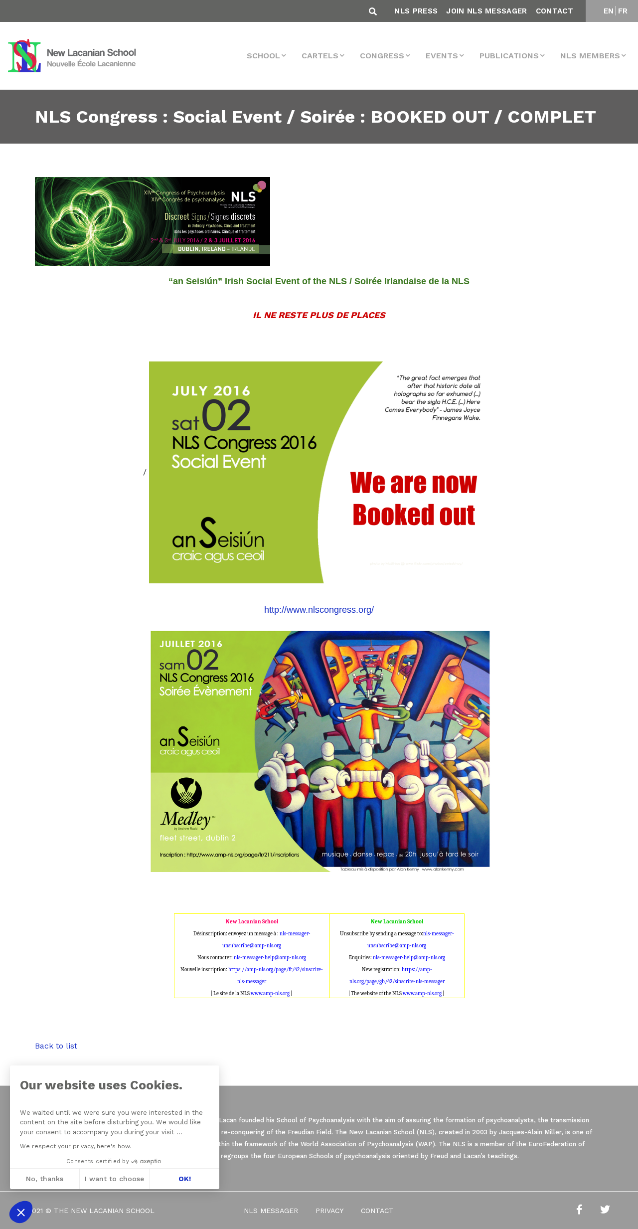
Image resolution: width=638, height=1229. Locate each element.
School (263, 55)
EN (609, 10)
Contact (554, 10)
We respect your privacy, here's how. (75, 1146)
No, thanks (44, 1179)
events (442, 55)
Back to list (56, 1046)
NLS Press (416, 10)
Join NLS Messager (486, 10)
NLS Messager (271, 1211)
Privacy (329, 1211)
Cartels (320, 55)
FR (623, 10)
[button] (21, 1212)
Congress (382, 55)
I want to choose (114, 1179)
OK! (184, 1179)
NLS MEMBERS (590, 55)
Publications (509, 55)
